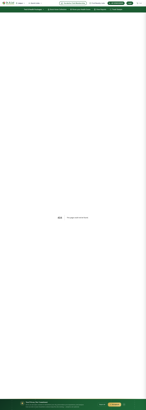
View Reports (101, 9)
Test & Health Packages (33, 9)
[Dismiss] (124, 404)
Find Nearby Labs (98, 3)
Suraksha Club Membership (74, 3)
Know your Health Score (81, 9)
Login (130, 3)
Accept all (115, 404)
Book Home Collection (58, 9)
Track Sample (117, 9)
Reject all (102, 404)
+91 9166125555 (117, 3)
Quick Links (35, 3)
